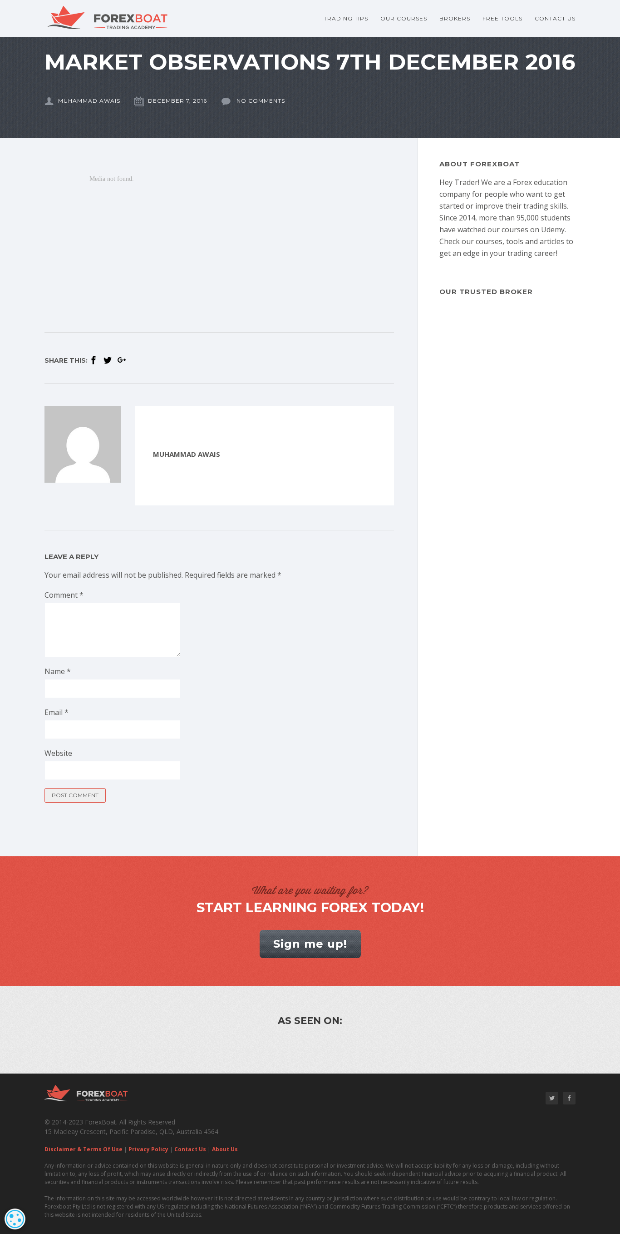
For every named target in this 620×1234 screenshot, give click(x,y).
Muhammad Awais (89, 100)
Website (58, 753)
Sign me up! (310, 943)
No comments (260, 100)
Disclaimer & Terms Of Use (83, 1149)
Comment (64, 595)
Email (56, 712)
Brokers (454, 18)
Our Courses (403, 18)
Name (57, 671)
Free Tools (502, 18)
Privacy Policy (148, 1149)
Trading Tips (346, 18)
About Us (225, 1149)
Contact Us (555, 18)
